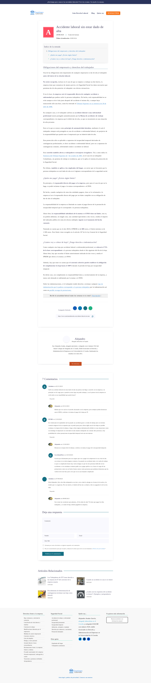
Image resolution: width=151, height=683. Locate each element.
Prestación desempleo (57, 631)
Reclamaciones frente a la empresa (33, 647)
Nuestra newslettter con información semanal (117, 620)
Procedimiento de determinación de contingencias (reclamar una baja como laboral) (60, 593)
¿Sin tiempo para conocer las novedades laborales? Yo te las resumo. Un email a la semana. (75, 2)
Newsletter (113, 13)
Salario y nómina (28, 649)
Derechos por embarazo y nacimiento (62, 629)
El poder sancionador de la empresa (33, 652)
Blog (93, 13)
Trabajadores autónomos (58, 645)
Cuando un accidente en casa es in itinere (99, 580)
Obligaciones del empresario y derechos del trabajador (66, 51)
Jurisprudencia (28, 661)
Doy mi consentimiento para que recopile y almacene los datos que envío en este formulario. (75, 548)
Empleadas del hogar (57, 643)
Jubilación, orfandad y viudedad (60, 627)
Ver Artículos (75, 363)
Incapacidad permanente (58, 622)
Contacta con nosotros (86, 677)
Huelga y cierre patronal (30, 640)
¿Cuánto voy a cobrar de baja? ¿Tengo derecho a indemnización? (72, 59)
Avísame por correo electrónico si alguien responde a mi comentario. (62, 545)
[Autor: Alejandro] (66, 339)
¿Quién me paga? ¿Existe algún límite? (63, 55)
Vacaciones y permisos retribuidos (33, 659)
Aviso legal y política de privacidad (69, 677)
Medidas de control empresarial (32, 633)
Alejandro (80, 338)
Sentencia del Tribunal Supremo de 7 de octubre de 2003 (62, 156)
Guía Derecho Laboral (80, 13)
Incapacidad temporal (57, 624)
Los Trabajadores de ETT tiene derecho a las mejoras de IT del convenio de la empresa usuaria (61, 580)
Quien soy (100, 13)
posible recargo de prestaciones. (60, 290)
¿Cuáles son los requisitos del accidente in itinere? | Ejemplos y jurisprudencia (99, 593)
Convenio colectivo (29, 636)
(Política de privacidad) (99, 548)
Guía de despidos (28, 638)
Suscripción (96, 296)
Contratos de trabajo (29, 627)
